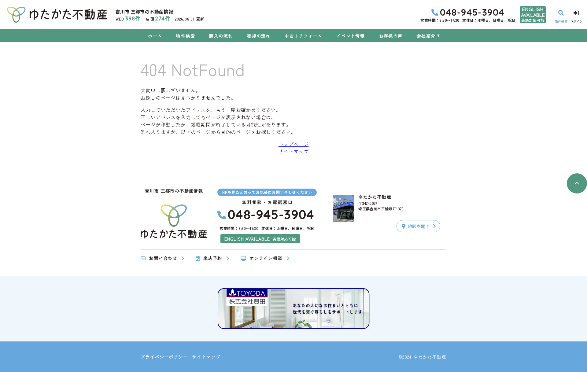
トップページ (293, 144)
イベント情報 (351, 36)
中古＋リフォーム (303, 36)
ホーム (155, 36)
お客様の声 (390, 36)
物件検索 (185, 36)
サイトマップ (293, 151)
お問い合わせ (163, 258)
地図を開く (419, 226)
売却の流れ (258, 36)
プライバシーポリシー (164, 357)
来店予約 (212, 258)
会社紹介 (426, 36)
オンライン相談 (265, 258)
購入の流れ (221, 36)
